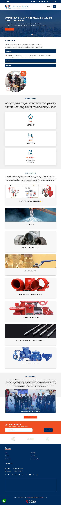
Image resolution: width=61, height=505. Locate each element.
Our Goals (8, 65)
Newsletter (8, 459)
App (35, 502)
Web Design (31, 502)
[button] (29, 34)
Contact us (33, 456)
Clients (7, 456)
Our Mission (9, 60)
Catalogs (32, 453)
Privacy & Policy (34, 459)
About (6, 453)
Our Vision (8, 51)
